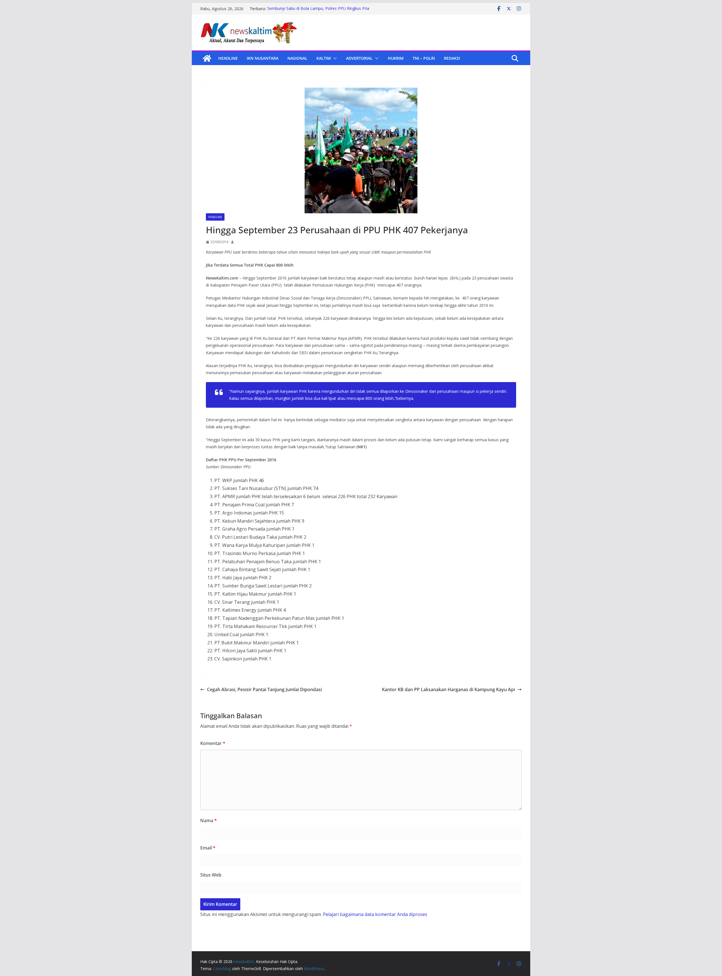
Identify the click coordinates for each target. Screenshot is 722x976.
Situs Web (210, 875)
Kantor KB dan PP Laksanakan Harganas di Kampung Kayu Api (448, 689)
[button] (334, 58)
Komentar (212, 743)
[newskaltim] (207, 58)
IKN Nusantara (262, 58)
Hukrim (396, 58)
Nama (208, 820)
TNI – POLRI (424, 58)
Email (207, 848)
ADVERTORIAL (359, 58)
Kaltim (323, 58)
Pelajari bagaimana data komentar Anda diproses (375, 914)
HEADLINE (228, 58)
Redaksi (452, 58)
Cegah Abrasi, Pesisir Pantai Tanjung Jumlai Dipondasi (264, 689)
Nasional (297, 58)
